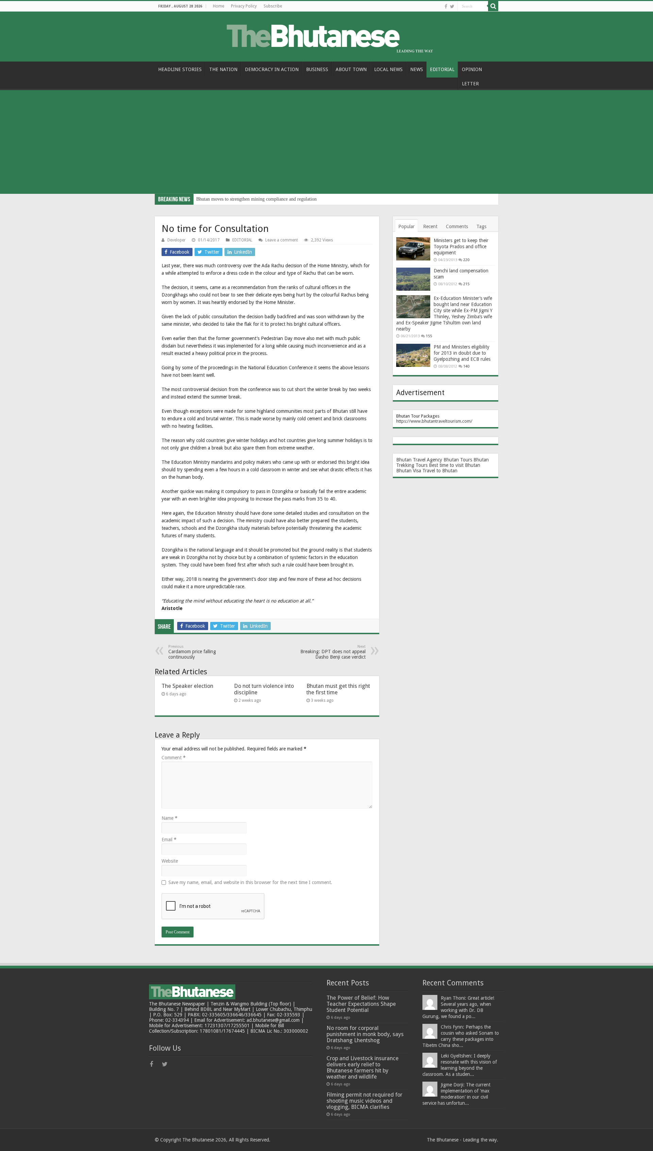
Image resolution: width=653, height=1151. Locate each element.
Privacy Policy (244, 6)
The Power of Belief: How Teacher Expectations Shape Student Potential (361, 1004)
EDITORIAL (442, 69)
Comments (457, 226)
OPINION (472, 69)
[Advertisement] (326, 142)
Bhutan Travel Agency (419, 459)
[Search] (493, 6)
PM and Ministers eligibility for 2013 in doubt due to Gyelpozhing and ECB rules (462, 353)
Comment (174, 757)
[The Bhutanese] (326, 35)
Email (169, 839)
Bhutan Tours (457, 459)
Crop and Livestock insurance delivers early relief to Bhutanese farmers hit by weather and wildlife (362, 1067)
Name (170, 818)
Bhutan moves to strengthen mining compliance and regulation (256, 199)
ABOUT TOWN (351, 69)
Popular (406, 226)
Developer (176, 240)
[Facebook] (446, 6)
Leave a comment (281, 240)
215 (466, 284)
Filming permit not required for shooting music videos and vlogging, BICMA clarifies (364, 1100)
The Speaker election (187, 686)
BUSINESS (317, 69)
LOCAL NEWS (388, 69)
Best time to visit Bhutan (454, 465)
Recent (430, 226)
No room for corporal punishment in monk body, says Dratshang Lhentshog (365, 1034)
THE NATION (223, 69)
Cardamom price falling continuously (192, 652)
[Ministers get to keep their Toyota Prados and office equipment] (413, 248)
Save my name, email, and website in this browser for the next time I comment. (250, 882)
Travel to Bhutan (439, 470)
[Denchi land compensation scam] (413, 279)
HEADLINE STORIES (180, 69)
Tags (481, 226)
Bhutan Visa (408, 470)
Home (218, 6)
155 (429, 336)
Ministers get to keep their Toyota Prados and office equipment (461, 246)
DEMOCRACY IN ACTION (272, 69)
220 (466, 260)
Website (170, 861)
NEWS (416, 69)
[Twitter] (452, 6)
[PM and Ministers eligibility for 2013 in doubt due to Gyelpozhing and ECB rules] (413, 355)
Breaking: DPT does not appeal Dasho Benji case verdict (333, 652)
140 (466, 366)
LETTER (470, 83)
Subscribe (273, 6)
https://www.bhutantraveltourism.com (433, 421)
